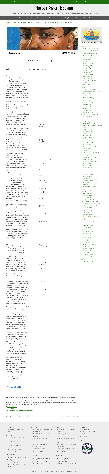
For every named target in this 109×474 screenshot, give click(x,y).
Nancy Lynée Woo (88, 239)
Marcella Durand (87, 103)
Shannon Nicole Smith (89, 148)
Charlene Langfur (87, 139)
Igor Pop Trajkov (87, 214)
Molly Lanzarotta (87, 129)
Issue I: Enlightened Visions (65, 438)
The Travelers (86, 256)
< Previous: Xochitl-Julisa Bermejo (17, 416)
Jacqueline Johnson (88, 78)
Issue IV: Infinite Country (39, 445)
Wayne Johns (86, 182)
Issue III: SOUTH (37, 460)
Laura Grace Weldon (88, 123)
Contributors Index (55, 18)
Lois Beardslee (86, 235)
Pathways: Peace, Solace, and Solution (90, 86)
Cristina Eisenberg (88, 55)
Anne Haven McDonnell (89, 244)
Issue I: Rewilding (37, 451)
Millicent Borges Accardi (90, 190)
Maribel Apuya (86, 252)
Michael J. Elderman (88, 205)
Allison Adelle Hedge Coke (90, 48)
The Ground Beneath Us (26, 18)
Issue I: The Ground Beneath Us (17, 438)
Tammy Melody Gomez (89, 178)
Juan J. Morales (87, 57)
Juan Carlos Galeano (88, 69)
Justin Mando (86, 188)
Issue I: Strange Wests (14, 451)
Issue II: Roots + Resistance (40, 450)
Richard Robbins (87, 112)
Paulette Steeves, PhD (89, 209)
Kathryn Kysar (86, 95)
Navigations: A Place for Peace (21, 22)
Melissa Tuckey (87, 220)
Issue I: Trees (61, 451)
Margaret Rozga (87, 150)
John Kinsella (86, 106)
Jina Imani (85, 67)
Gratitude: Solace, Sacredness (90, 114)
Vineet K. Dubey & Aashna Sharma (90, 217)
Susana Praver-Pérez (88, 89)
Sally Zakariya (86, 197)
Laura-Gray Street (87, 110)
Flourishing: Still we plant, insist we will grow (48, 22)
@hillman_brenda (12, 407)
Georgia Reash (86, 108)
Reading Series (67, 18)
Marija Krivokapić (87, 224)
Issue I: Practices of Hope (39, 438)
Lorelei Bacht (86, 135)
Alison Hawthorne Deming (90, 161)
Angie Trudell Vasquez (89, 146)
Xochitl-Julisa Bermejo (89, 74)
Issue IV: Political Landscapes (41, 458)
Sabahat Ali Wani (87, 248)
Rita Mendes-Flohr (88, 157)
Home (15, 18)
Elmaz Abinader (87, 116)
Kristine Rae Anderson (89, 80)
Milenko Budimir (87, 222)
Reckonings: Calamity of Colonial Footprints (91, 153)
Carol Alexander (87, 229)
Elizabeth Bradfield (88, 104)
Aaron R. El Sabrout (88, 169)
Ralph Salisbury (87, 71)
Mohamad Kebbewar (88, 213)
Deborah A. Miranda (88, 231)
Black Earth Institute (88, 431)
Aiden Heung (86, 165)
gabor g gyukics (87, 250)
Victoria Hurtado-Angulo (90, 260)
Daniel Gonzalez (87, 207)
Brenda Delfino (87, 65)
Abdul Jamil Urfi (87, 93)
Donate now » (90, 2)
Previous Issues (42, 18)
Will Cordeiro (86, 192)
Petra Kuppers (86, 227)
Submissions (79, 18)
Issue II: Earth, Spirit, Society (65, 450)
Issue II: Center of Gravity (14, 462)
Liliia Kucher (86, 120)
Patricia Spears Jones (88, 186)
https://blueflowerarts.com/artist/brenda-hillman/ (20, 410)
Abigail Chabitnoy (87, 59)
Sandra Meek (86, 258)
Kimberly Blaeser (87, 118)
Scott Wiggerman (88, 141)
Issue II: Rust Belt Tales (64, 461)
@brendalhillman (12, 409)
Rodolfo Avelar (86, 63)
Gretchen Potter (87, 233)
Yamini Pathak (86, 82)
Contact (84, 436)
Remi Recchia (86, 237)
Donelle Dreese (87, 137)
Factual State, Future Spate (89, 201)
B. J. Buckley (86, 122)
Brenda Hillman (87, 76)
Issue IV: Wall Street (63, 458)
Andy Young (86, 171)
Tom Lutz (85, 127)
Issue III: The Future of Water (66, 448)
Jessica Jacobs (86, 156)
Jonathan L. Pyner (88, 180)
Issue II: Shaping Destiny (14, 449)
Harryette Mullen (87, 262)
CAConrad (85, 246)
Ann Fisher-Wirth (87, 225)
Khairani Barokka (87, 61)
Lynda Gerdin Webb (88, 254)
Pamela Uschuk (87, 131)
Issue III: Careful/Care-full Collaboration (14, 446)
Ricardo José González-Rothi (91, 125)
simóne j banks (87, 184)
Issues (8, 22)
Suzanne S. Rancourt (88, 199)
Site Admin (75, 471)
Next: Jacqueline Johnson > (69, 416)
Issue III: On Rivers (12, 461)
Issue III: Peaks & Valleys (64, 460)
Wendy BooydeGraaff (89, 163)
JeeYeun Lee (86, 211)
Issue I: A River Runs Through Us (67, 463)
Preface (83, 46)
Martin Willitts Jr (87, 133)
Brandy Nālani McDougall (90, 143)
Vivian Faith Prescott (88, 159)
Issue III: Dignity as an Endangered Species (38, 447)
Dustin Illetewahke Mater (90, 54)
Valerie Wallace (87, 193)
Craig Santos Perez (88, 167)
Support (92, 18)
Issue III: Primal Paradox (64, 433)
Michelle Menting (87, 195)
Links (85, 18)
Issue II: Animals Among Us (40, 461)
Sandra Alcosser (87, 241)
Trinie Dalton (86, 243)
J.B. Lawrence (86, 144)
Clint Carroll (86, 101)
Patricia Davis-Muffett (89, 99)
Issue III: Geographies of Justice (41, 433)
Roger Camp (86, 176)
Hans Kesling (86, 173)
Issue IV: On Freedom (13, 444)
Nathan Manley (87, 72)
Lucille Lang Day (87, 97)
